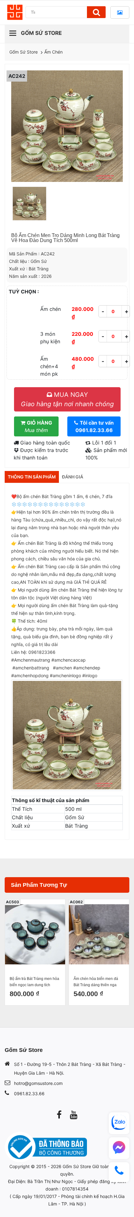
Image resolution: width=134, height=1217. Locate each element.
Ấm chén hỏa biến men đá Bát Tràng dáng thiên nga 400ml (96, 982)
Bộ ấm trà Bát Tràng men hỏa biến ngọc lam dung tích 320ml (34, 982)
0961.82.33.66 (29, 1093)
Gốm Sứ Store (23, 52)
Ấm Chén (53, 52)
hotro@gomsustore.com (38, 1083)
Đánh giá (72, 476)
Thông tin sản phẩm (32, 476)
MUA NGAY (67, 399)
